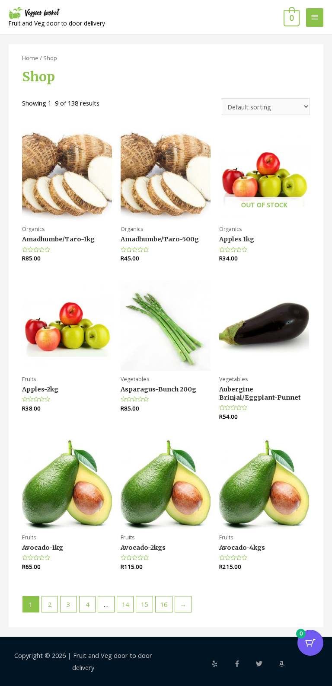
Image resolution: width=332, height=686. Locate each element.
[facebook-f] (244, 663)
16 (163, 604)
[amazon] (282, 663)
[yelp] (221, 663)
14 (125, 604)
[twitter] (266, 663)
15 (144, 604)
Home (30, 58)
